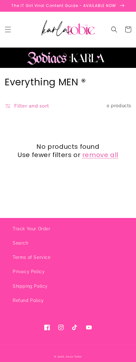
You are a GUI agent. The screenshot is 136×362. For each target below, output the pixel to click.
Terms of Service (32, 257)
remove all (100, 155)
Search (20, 243)
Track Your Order (32, 228)
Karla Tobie (74, 356)
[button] (8, 29)
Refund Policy (28, 300)
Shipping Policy (30, 286)
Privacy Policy (29, 271)
